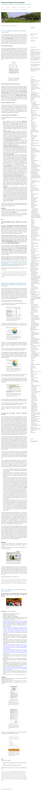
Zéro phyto (33, 223)
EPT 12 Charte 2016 (19, 215)
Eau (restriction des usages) (35, 181)
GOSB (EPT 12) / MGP (22, 7)
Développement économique (35, 177)
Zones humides (32, 432)
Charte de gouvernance (15, 271)
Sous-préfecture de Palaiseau (35, 339)
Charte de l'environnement (34, 131)
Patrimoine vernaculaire (35, 325)
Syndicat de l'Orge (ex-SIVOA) (5, 778)
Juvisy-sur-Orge (33, 123)
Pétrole (32, 196)
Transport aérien (33, 396)
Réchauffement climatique (34, 341)
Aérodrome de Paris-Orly (35, 84)
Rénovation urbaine (34, 420)
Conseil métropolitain (34, 282)
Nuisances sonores (34, 309)
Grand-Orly (33, 242)
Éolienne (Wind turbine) (34, 193)
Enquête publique (33, 198)
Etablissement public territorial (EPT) (16, 772)
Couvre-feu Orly (33, 85)
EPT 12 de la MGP (23, 776)
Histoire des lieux (33, 259)
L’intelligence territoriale (5, 9)
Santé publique (32, 366)
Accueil (2, 7)
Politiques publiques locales (34, 329)
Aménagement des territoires (35, 95)
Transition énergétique (34, 197)
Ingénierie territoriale (34, 407)
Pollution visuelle (33, 331)
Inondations (33, 358)
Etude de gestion (33, 351)
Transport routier (33, 397)
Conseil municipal (33, 147)
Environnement (32, 203)
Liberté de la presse (34, 273)
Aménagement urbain (34, 404)
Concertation (32, 139)
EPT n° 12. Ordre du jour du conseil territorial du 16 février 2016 (13, 590)
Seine (32, 361)
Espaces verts (33, 220)
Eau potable (33, 182)
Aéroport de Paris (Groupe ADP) (35, 80)
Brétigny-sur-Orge (34, 226)
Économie (31, 186)
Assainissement (33, 180)
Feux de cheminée (34, 118)
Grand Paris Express (34, 380)
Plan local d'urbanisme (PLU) (35, 412)
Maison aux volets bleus (34, 269)
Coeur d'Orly (33, 237)
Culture (32, 314)
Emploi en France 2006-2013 (34, 190)
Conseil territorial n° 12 (14, 274)
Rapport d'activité (34, 274)
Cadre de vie (32, 111)
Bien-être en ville (33, 113)
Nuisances (32, 303)
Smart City (32, 370)
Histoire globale (32, 249)
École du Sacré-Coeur (33, 185)
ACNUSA (32, 83)
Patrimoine (32, 313)
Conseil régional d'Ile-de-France (35, 151)
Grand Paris (33, 285)
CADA (31, 109)
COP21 (32, 134)
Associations (13, 579)
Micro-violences (32, 290)
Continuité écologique (35, 208)
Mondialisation (32, 299)
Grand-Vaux (33, 128)
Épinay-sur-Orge (33, 231)
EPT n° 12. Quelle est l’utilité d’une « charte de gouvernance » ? (13, 31)
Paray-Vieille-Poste (34, 125)
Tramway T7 (33, 394)
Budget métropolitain (34, 279)
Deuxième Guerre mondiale (35, 257)
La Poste (32, 119)
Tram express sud (34, 392)
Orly (31, 90)
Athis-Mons (33, 121)
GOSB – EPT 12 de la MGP (34, 236)
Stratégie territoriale (34, 423)
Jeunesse (32, 336)
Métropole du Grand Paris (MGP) (11, 773)
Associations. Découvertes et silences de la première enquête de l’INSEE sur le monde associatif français (13, 284)
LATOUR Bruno (32, 267)
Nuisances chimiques (34, 305)
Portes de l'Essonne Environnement (13, 2)
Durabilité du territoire (34, 174)
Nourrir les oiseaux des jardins (35, 62)
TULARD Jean (33, 252)
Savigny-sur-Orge (34, 126)
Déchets (31, 154)
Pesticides (32, 222)
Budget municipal (33, 149)
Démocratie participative (22, 274)
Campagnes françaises (34, 130)
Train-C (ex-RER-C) (34, 387)
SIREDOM (19, 773)
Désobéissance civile (33, 171)
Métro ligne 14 (34, 386)
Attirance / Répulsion (34, 374)
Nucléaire (32, 195)
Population (32, 335)
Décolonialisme (32, 157)
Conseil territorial (21, 271)
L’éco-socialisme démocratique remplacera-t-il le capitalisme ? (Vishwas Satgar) (35, 69)
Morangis (32, 124)
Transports (32, 376)
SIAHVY (17, 773)
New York (31, 300)
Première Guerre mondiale (35, 261)
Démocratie (32, 159)
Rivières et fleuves (33, 356)
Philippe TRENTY (32, 328)
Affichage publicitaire (33, 94)
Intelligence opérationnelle (34, 264)
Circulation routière (34, 114)
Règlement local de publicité (35, 418)
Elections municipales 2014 (35, 150)
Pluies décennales (34, 136)
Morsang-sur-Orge (34, 233)
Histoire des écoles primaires (35, 318)
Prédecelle (32, 360)
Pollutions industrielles (34, 334)
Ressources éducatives (15, 9)
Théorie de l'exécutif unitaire (35, 170)
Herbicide (32, 221)
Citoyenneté (33, 161)
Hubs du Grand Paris (34, 287)
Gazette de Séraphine (34, 272)
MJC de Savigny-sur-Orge (35, 324)
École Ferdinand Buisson (35, 315)
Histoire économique (34, 354)
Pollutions (32, 330)
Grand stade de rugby (34, 232)
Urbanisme (32, 401)
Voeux (31, 431)
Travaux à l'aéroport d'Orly (35, 93)
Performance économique (36, 353)
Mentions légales (24, 9)
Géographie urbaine (34, 406)
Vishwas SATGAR (33, 430)
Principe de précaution (33, 340)
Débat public (33, 200)
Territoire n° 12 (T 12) (10, 775)
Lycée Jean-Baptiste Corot (35, 323)
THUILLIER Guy (33, 262)
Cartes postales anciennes (35, 254)
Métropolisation (32, 289)
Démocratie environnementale (36, 165)
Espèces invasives (34, 210)
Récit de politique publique (35, 277)
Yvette (32, 365)
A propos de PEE (14, 7)
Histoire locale (32, 253)
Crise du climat (32, 152)
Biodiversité (33, 207)
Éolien (32, 192)
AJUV (32, 100)
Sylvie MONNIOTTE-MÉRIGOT (21, 583)
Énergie (31, 191)
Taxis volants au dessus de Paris (35, 371)
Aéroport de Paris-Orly (33, 82)
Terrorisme (32, 375)
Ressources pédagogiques (35, 355)
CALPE (21, 771)
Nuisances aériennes (34, 304)
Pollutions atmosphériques (35, 333)
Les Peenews (29, 7)
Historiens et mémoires (34, 251)
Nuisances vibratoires (34, 310)
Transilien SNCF (33, 395)
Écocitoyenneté (33, 167)
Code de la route (34, 399)
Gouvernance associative (9, 580)
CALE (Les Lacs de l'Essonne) (15, 771)
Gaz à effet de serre (34, 135)
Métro (32, 384)
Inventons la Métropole (34, 288)
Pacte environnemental (35, 106)
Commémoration (33, 256)
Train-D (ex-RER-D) (34, 389)
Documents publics (34, 110)
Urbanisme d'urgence (33, 427)
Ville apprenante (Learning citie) (35, 428)
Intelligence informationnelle (34, 263)
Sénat (31, 369)
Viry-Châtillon (33, 129)
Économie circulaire (33, 187)
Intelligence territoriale (9, 275)
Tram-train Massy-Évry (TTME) (35, 391)
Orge (32, 359)
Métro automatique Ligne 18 (36, 385)
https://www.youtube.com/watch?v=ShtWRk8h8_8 (9, 264)
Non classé (32, 302)
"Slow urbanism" (33, 79)
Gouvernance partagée (17, 580)
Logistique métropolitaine (34, 268)
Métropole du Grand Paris (17, 777)
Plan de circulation (34, 400)
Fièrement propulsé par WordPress (6, 789)
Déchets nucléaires (34, 155)
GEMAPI (32, 284)
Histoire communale (34, 258)
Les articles (7, 7)
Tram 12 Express (33, 390)
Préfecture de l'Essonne (34, 338)
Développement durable (34, 172)
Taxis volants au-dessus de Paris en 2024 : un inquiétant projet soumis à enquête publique (35, 58)
